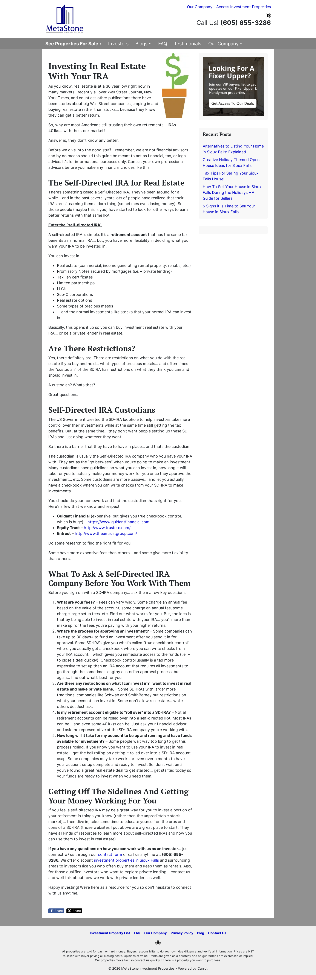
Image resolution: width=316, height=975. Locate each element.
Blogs (141, 43)
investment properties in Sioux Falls (127, 860)
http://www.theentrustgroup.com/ (106, 533)
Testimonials (187, 43)
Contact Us (217, 933)
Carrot (203, 968)
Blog (200, 933)
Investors (118, 43)
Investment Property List (110, 933)
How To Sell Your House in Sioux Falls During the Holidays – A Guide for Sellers (232, 192)
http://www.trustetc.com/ (107, 527)
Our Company (199, 7)
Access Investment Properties (243, 7)
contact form (110, 854)
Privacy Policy (182, 933)
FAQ (162, 43)
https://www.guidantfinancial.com (118, 522)
